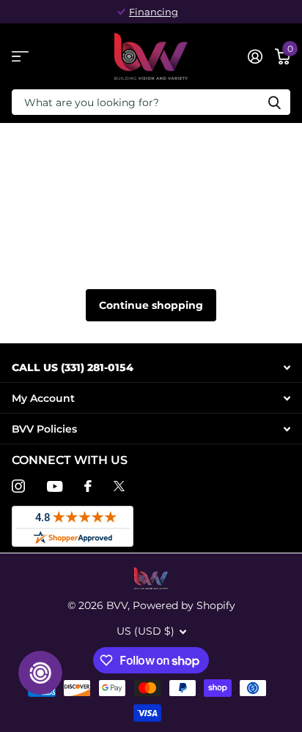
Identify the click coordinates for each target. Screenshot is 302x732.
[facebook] (88, 486)
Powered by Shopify (184, 605)
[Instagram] (18, 486)
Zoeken (274, 102)
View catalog (20, 57)
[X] (119, 486)
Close (151, 367)
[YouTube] (54, 486)
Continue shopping (151, 305)
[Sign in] (254, 56)
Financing (153, 12)
